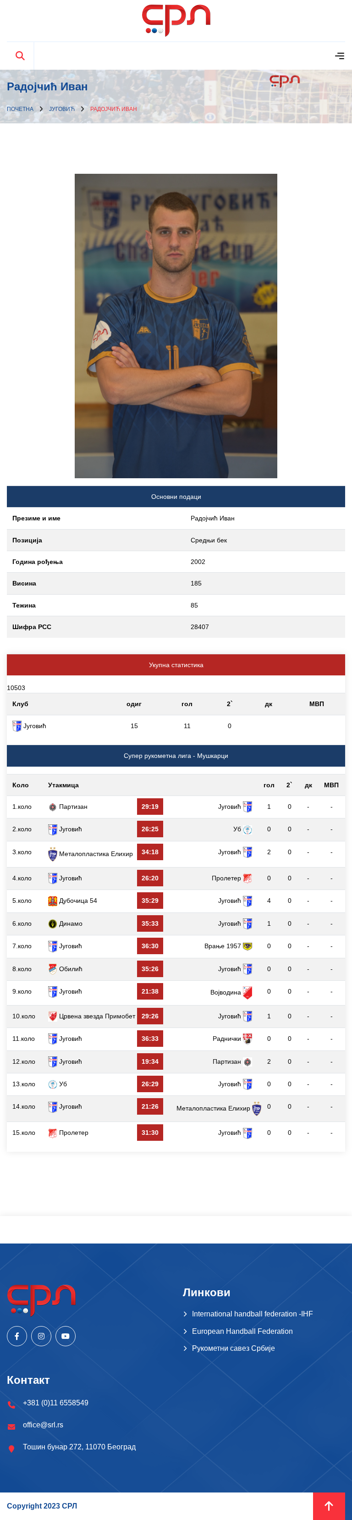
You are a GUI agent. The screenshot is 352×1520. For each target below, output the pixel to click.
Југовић (62, 109)
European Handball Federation (242, 1331)
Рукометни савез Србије (233, 1348)
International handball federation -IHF (252, 1314)
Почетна (20, 109)
